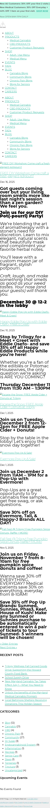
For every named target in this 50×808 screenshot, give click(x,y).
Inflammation (13, 748)
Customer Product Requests (27, 47)
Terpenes (10, 763)
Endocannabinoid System (20, 744)
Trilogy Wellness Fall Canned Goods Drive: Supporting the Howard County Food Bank (26, 670)
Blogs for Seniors (20, 84)
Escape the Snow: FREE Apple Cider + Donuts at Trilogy (21, 405)
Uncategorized (13, 770)
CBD (7, 730)
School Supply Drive (17, 677)
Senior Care (12, 755)
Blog (7, 722)
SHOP (8, 51)
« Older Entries (9, 643)
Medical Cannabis (20, 40)
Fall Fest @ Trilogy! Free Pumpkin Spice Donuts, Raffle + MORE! (24, 540)
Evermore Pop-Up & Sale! (17, 459)
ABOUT (9, 33)
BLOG (8, 69)
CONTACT (11, 87)
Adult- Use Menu (20, 55)
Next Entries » (8, 647)
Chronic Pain (12, 733)
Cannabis (10, 726)
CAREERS (11, 91)
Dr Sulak (10, 741)
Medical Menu (18, 58)
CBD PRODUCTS (20, 44)
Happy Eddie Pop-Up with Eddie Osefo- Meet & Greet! (23, 323)
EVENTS (10, 62)
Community (12, 737)
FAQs (8, 65)
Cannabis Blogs (19, 73)
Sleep (8, 759)
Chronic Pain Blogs (21, 80)
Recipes (9, 752)
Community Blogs (20, 76)
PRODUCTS (12, 36)
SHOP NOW (42, 11)
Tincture (10, 766)
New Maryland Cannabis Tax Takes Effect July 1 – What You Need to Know (25, 685)
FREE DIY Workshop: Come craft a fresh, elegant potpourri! (24, 174)
